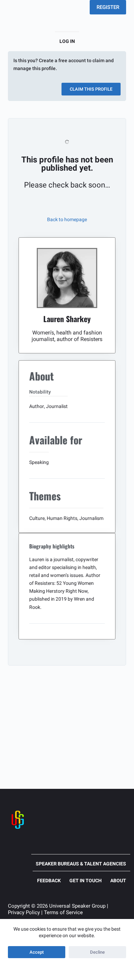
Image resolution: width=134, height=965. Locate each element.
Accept (37, 952)
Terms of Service (63, 912)
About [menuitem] (118, 880)
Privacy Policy (24, 912)
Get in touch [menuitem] (85, 880)
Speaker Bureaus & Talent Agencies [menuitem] (81, 863)
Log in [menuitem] (67, 41)
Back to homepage (67, 219)
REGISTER (108, 7)
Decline (97, 952)
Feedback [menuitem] (49, 880)
